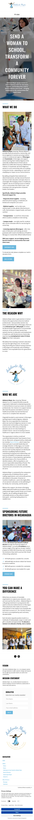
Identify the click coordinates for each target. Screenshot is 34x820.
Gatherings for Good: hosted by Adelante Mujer (12, 770)
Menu (17, 14)
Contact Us (5, 777)
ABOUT (4, 763)
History (4, 766)
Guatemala (5, 784)
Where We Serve (6, 780)
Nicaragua (5, 782)
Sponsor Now (9, 574)
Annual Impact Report (7, 774)
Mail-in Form (8, 259)
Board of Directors (14, 442)
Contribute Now (9, 247)
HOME (4, 760)
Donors (4, 768)
